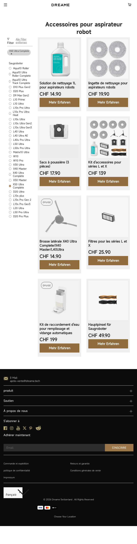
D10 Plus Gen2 (21, 87)
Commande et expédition (16, 463)
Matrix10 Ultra (21, 152)
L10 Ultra (18, 103)
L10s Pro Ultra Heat (21, 113)
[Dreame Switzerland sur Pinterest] (30, 429)
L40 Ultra (18, 131)
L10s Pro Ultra (21, 107)
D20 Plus (18, 91)
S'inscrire (119, 447)
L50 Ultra (18, 144)
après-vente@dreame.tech (25, 381)
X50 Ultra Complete (18, 186)
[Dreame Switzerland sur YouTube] (18, 429)
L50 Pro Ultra (21, 212)
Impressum (9, 477)
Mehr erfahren (59, 102)
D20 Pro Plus (21, 216)
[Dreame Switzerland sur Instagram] (11, 429)
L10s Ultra (19, 119)
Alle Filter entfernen (21, 41)
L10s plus (18, 195)
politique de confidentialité (17, 470)
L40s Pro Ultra (21, 140)
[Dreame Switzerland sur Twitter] (24, 429)
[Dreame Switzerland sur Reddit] (38, 429)
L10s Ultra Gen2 (22, 123)
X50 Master (20, 180)
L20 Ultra (18, 208)
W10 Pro (18, 160)
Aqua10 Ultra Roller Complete (21, 74)
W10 (15, 156)
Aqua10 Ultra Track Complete (21, 81)
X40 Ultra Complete (18, 174)
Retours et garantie (80, 463)
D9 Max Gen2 (21, 95)
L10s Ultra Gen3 (22, 127)
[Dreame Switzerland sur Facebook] (5, 429)
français (11, 495)
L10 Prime (19, 99)
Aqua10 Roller (21, 68)
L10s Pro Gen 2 (22, 199)
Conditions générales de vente (85, 470)
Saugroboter (16, 63)
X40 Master (20, 168)
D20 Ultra (18, 191)
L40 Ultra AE (20, 135)
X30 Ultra (18, 164)
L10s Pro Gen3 (21, 204)
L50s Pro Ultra (21, 148)
